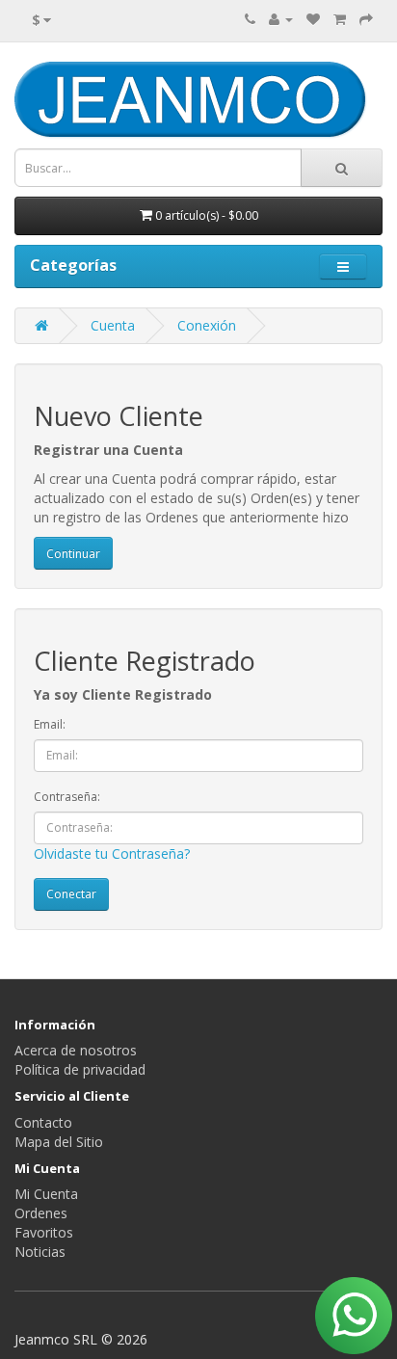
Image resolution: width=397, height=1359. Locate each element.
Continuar (73, 554)
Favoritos (43, 1232)
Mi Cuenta (46, 1194)
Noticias (40, 1251)
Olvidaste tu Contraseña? (112, 853)
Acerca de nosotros (75, 1050)
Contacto (43, 1122)
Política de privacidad (80, 1069)
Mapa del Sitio (58, 1141)
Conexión (206, 325)
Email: (50, 724)
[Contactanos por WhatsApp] (354, 1316)
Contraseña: (67, 796)
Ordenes (40, 1213)
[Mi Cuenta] (281, 19)
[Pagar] (366, 19)
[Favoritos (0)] (313, 19)
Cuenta (113, 325)
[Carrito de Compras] (339, 19)
